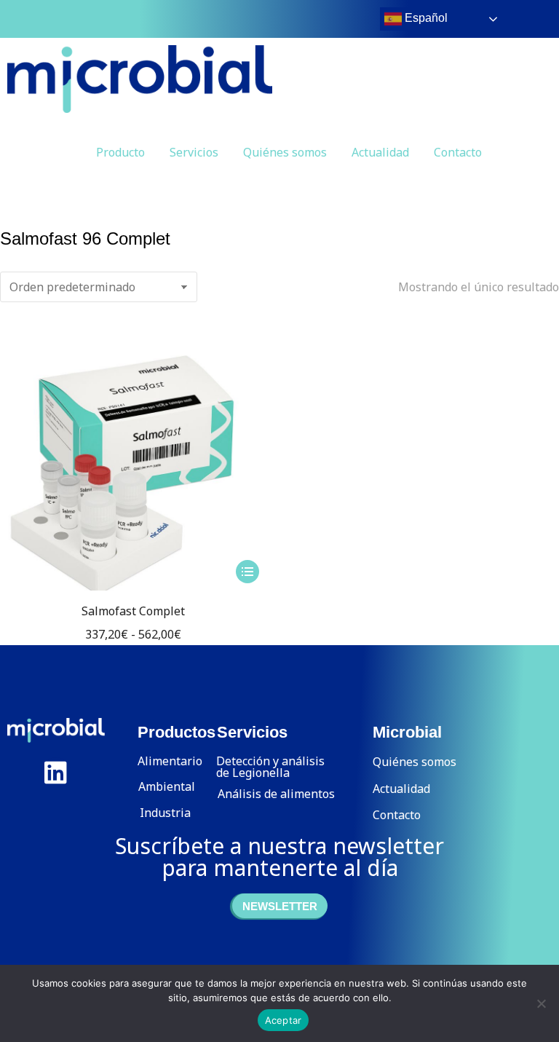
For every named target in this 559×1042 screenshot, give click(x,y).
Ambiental (166, 786)
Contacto (458, 152)
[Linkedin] (56, 772)
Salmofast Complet (133, 611)
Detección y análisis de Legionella (270, 767)
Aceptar (283, 1020)
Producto (120, 152)
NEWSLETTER (279, 906)
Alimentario (170, 761)
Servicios (194, 152)
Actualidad (380, 152)
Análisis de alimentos (276, 794)
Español (425, 18)
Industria (165, 813)
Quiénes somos (285, 152)
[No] (541, 1003)
